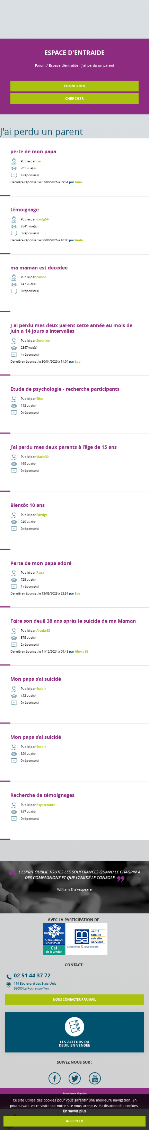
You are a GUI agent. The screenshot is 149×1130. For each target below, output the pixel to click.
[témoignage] (74, 225)
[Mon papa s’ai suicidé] (74, 695)
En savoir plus (74, 1110)
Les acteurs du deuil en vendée (74, 1043)
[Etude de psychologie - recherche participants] (74, 405)
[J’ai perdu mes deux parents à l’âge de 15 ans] (74, 463)
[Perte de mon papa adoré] (74, 579)
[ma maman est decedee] (74, 283)
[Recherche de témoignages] (74, 811)
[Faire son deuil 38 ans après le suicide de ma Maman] (74, 636)
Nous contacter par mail (74, 999)
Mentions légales (75, 1093)
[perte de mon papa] (74, 167)
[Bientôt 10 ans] (74, 521)
